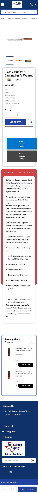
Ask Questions (19, 129)
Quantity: (8, 110)
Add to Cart (26, 364)
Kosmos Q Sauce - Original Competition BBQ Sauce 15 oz (24, 350)
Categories (10, 431)
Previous (30, 342)
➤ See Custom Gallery (22, 156)
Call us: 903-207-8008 (13, 415)
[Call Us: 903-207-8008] (32, 4)
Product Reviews (26, 173)
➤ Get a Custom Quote (22, 143)
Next (33, 342)
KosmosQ (19, 355)
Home (3, 19)
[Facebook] (5, 472)
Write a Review (21, 80)
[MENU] (2, 4)
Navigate (9, 426)
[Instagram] (10, 472)
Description (9, 173)
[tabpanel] (10, 60)
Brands (8, 436)
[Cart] (36, 4)
